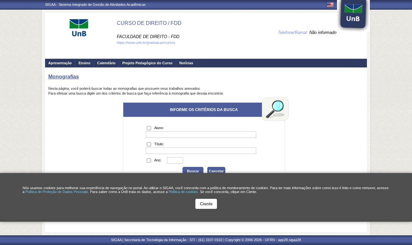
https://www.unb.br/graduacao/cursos (146, 43)
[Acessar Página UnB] (353, 16)
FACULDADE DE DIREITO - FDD (148, 36)
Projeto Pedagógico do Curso (147, 63)
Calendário (106, 63)
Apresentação (60, 63)
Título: (159, 144)
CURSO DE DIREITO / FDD (149, 23)
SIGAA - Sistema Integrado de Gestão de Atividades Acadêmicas (95, 4)
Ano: (157, 160)
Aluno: (159, 128)
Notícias (186, 63)
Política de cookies (183, 192)
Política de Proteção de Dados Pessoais (56, 192)
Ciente (206, 203)
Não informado (322, 32)
